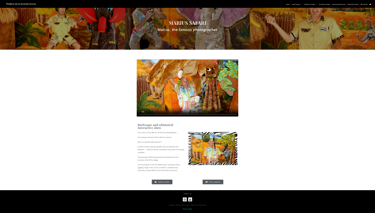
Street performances (339, 4)
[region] (212, 148)
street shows (296, 4)
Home (288, 4)
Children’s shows (309, 4)
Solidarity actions (353, 4)
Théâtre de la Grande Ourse (21, 3)
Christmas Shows (324, 4)
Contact (365, 4)
